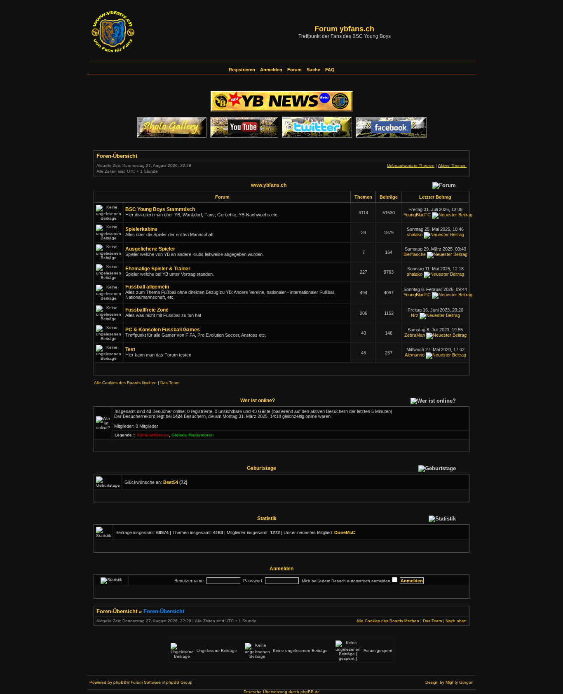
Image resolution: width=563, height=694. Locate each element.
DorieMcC (344, 532)
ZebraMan (414, 335)
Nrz (414, 315)
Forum (294, 69)
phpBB (120, 682)
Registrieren (242, 69)
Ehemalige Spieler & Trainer (157, 269)
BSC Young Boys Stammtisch (160, 209)
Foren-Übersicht (116, 156)
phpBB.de (310, 691)
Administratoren (153, 435)
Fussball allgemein (147, 287)
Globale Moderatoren (192, 435)
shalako (414, 234)
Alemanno (415, 354)
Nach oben (456, 621)
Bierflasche (414, 254)
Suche (313, 69)
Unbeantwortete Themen (410, 165)
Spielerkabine (141, 229)
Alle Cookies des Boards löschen (125, 382)
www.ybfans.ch (268, 185)
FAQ (330, 69)
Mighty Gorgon (460, 682)
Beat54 (170, 482)
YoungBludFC (417, 214)
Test (130, 349)
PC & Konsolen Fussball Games (162, 330)
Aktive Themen (452, 165)
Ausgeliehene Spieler (150, 249)
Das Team (169, 382)
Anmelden (271, 69)
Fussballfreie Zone (147, 310)
